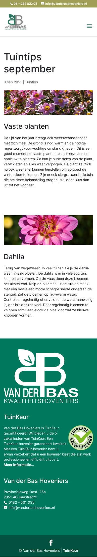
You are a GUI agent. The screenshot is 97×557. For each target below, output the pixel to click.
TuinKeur (70, 550)
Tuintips (31, 82)
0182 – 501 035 (22, 502)
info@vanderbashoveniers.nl (32, 507)
